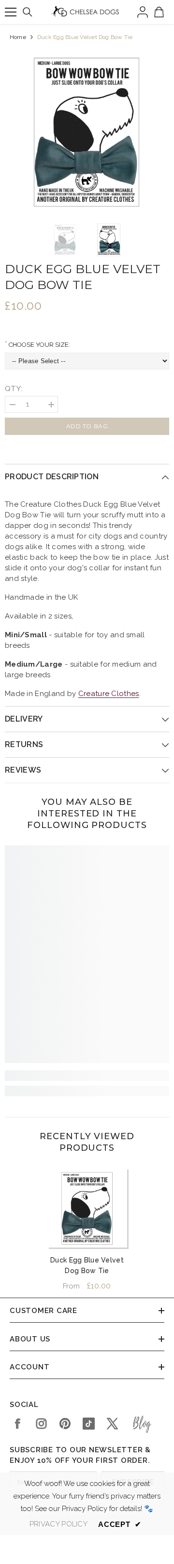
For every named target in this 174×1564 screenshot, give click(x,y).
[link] (87, 1075)
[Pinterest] (65, 1424)
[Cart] (159, 12)
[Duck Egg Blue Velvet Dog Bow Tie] (87, 1208)
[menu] (10, 12)
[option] (87, 131)
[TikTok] (89, 1424)
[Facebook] (18, 1424)
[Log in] (142, 12)
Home (18, 37)
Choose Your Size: (38, 344)
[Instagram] (41, 1424)
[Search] (27, 12)
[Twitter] (112, 1424)
